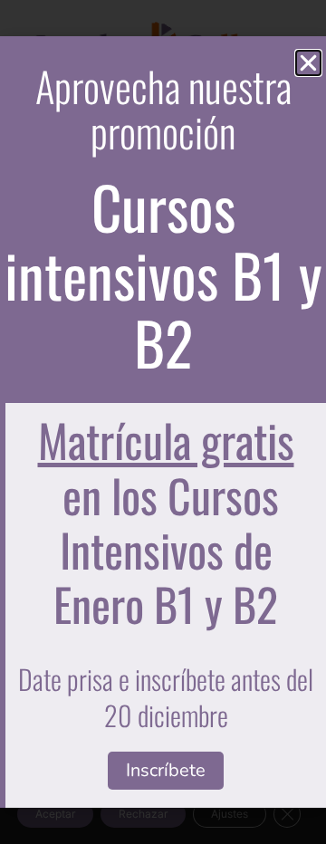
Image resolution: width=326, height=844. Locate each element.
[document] (163, 422)
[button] (308, 63)
